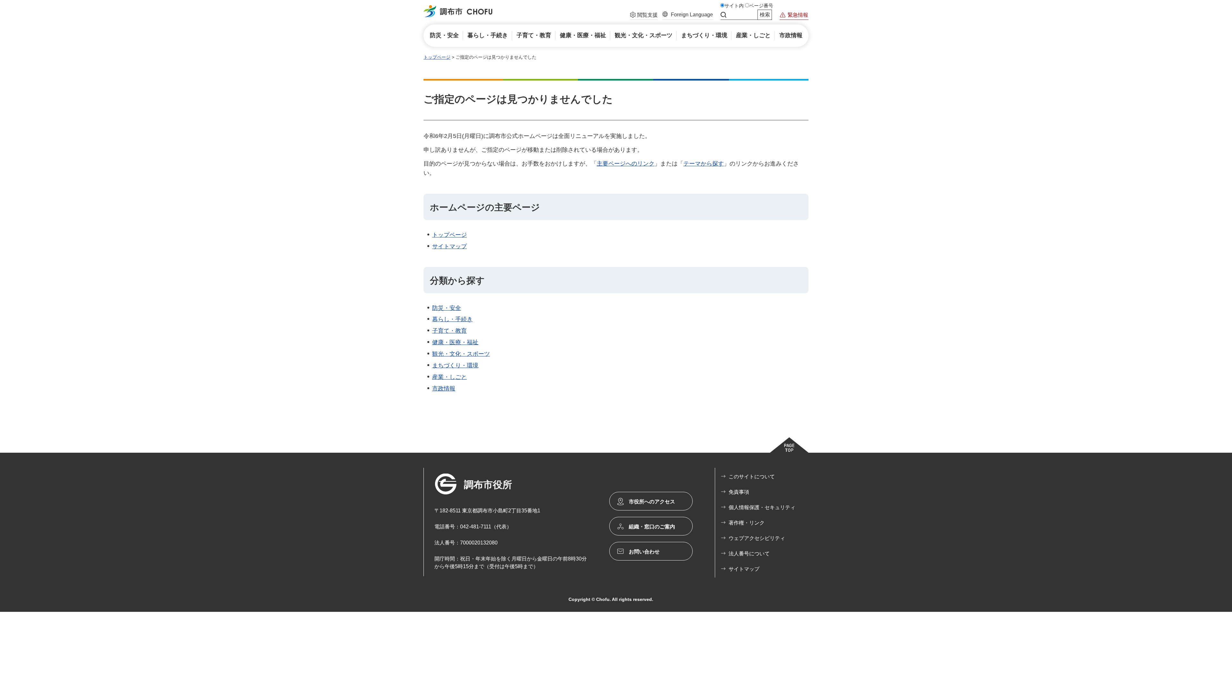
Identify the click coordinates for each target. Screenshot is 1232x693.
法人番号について (749, 553)
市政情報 (443, 388)
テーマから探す (703, 163)
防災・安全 (446, 308)
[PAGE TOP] (789, 445)
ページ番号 (761, 5)
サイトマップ (449, 246)
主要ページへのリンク (625, 163)
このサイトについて (752, 476)
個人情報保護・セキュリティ (762, 507)
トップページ (437, 57)
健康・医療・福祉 (455, 342)
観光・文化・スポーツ (461, 354)
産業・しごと (449, 377)
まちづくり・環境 (455, 365)
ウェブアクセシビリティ (757, 538)
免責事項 (739, 492)
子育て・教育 (449, 331)
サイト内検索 (723, 15)
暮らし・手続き (452, 319)
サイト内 (734, 5)
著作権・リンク (747, 523)
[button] (644, 16)
